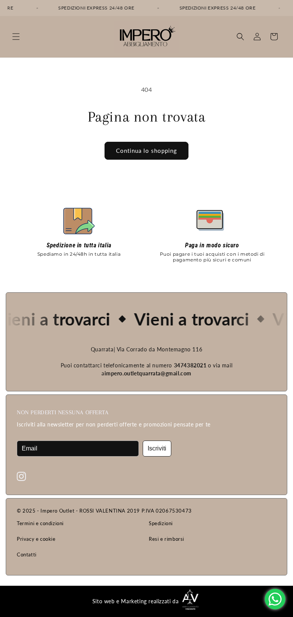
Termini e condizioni (40, 523)
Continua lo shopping (146, 150)
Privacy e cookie (36, 539)
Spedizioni (161, 523)
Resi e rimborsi (166, 539)
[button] (16, 36)
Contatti (27, 554)
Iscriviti (157, 448)
